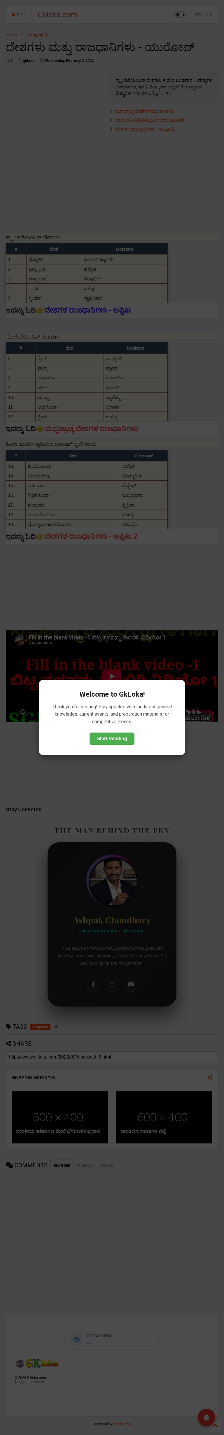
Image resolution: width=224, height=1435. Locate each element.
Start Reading (112, 738)
